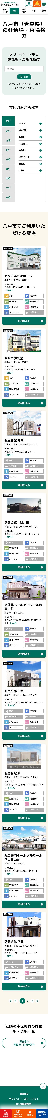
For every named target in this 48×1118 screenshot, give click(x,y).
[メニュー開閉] (44, 3)
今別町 (22, 150)
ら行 (8, 197)
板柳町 (22, 137)
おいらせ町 (24, 157)
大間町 (22, 164)
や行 (8, 188)
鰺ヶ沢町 (23, 130)
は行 (8, 169)
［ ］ (9, 290)
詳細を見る (24, 320)
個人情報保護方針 (24, 1104)
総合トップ (5, 11)
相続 (33, 11)
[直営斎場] (24, 259)
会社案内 (24, 1094)
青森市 (22, 123)
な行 (8, 159)
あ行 (8, 121)
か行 (8, 131)
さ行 (8, 140)
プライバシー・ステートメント (24, 1099)
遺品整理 (24, 11)
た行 (8, 150)
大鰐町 (22, 170)
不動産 (43, 11)
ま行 (8, 178)
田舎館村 (23, 143)
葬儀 (14, 11)
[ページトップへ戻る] (43, 1086)
